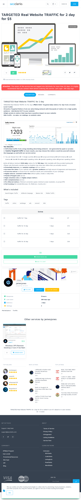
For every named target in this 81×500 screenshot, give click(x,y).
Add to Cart (41, 261)
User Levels (6, 454)
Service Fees (47, 440)
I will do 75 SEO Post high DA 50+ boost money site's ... (43, 398)
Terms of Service (48, 428)
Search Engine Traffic (11, 193)
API (4, 463)
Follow (28, 289)
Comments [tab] (52, 94)
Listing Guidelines (48, 437)
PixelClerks (48, 462)
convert (37, 203)
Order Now (18, 352)
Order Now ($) (41, 257)
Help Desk (10, 428)
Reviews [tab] (41, 94)
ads (30, 203)
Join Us (53, 477)
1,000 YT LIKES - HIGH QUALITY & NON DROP (68, 377)
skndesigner (13, 370)
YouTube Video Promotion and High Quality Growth (69, 393)
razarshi (11, 376)
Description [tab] (29, 94)
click (44, 203)
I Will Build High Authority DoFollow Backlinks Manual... (43, 380)
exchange (23, 203)
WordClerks (48, 465)
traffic (7, 203)
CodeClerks (48, 456)
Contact (39, 289)
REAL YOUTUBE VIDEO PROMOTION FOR (68, 370)
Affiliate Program (8, 451)
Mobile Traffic (50, 193)
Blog (4, 466)
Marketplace (6, 310)
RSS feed (6, 460)
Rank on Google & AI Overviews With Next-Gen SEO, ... (43, 389)
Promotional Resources (10, 457)
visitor (14, 203)
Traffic (15, 310)
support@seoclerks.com (8, 432)
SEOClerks (48, 453)
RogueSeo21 (13, 388)
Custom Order (52, 289)
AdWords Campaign (27, 193)
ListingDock (48, 459)
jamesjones (21, 283)
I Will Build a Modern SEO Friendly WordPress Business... (43, 371)
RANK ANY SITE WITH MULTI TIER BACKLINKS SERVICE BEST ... (68, 385)
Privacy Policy (47, 431)
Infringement (47, 434)
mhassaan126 (13, 382)
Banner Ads (39, 193)
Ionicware (46, 451)
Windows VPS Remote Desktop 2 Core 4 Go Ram (14, 347)
